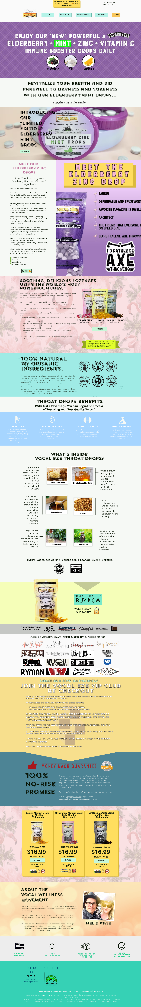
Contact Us (76, 991)
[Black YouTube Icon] (31, 976)
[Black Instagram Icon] (28, 976)
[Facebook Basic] (34, 976)
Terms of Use (57, 991)
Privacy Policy (67, 991)
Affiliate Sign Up (86, 991)
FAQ (94, 991)
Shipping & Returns (73, 797)
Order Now (100, 991)
